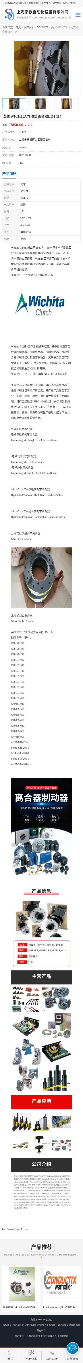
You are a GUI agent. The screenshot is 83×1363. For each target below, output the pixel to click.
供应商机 (29, 27)
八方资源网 (32, 1336)
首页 (18, 27)
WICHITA (42, 27)
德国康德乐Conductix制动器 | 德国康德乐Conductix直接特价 (37, 1307)
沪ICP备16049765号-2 (35, 1325)
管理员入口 (53, 1336)
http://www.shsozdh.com (15, 1229)
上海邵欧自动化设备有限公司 (60, 1325)
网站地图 (64, 1336)
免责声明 (42, 1336)
